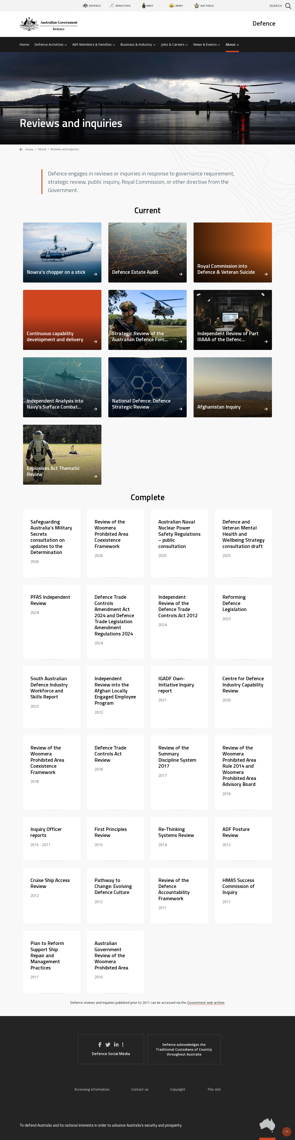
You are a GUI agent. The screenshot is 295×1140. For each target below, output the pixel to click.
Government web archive (205, 1002)
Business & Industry (137, 44)
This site (214, 1089)
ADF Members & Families (92, 44)
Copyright (177, 1089)
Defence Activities (49, 44)
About (231, 44)
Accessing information (91, 1089)
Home (24, 44)
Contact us (139, 1089)
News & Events (205, 44)
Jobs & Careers (173, 44)
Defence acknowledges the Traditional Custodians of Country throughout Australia (184, 1049)
